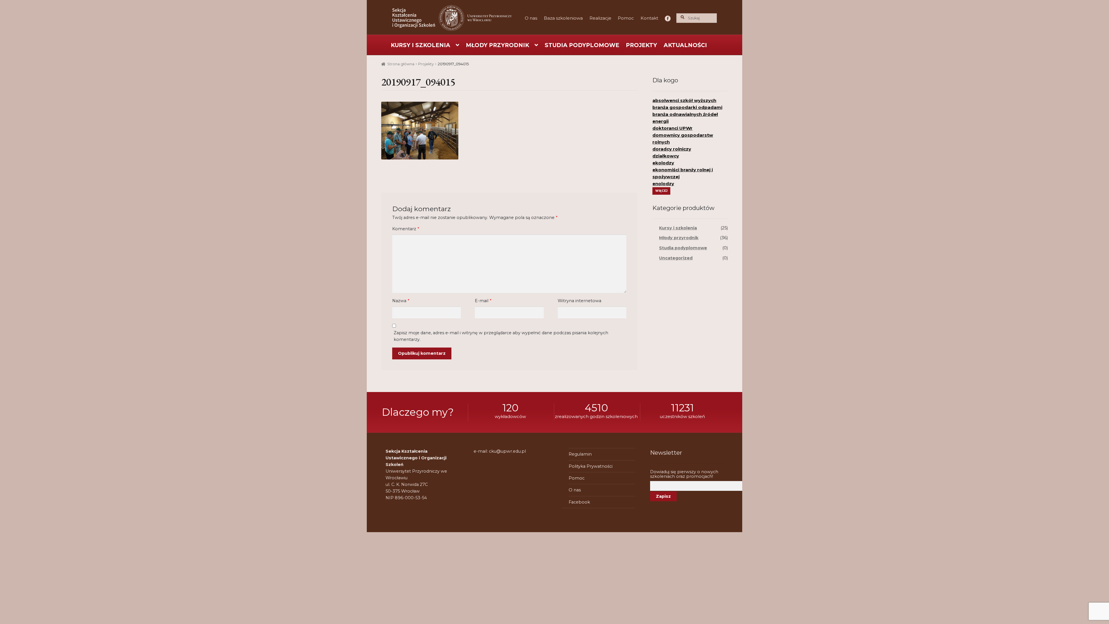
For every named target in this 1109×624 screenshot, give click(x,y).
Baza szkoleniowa (563, 18)
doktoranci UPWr (672, 128)
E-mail (483, 300)
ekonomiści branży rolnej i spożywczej (682, 173)
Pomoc (626, 18)
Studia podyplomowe (582, 45)
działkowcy (665, 156)
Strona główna (400, 64)
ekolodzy (663, 163)
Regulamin (580, 454)
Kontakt (649, 18)
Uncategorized (676, 258)
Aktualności (685, 45)
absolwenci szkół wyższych (684, 100)
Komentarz (405, 228)
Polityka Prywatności (591, 466)
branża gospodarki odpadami (687, 107)
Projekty (641, 45)
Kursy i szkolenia (420, 45)
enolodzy (663, 183)
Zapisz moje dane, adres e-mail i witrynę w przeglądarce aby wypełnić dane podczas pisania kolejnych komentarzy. (501, 336)
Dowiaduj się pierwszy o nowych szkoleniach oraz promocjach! (684, 474)
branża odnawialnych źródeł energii (685, 118)
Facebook (666, 18)
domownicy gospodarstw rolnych (682, 138)
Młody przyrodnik (497, 45)
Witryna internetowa (579, 300)
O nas (531, 18)
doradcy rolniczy (671, 149)
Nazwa (400, 300)
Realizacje (600, 18)
